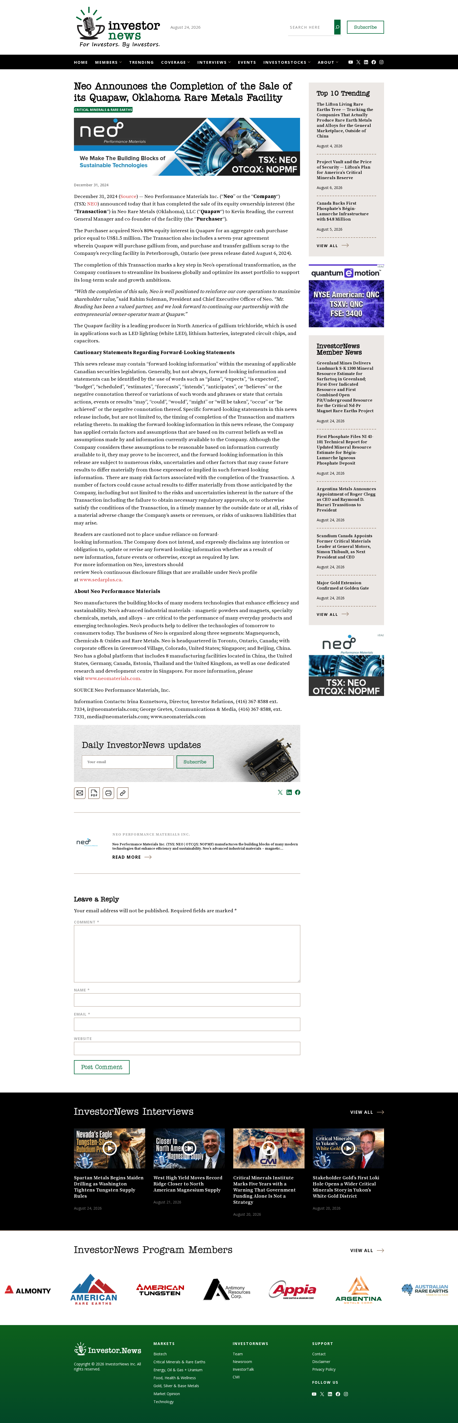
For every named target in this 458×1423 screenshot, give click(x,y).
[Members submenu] (120, 61)
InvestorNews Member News (339, 349)
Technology (163, 1401)
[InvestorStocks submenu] (309, 61)
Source (128, 197)
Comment (86, 922)
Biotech (160, 1353)
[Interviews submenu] (229, 61)
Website (83, 1038)
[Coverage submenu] (188, 61)
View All (327, 245)
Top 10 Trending (343, 94)
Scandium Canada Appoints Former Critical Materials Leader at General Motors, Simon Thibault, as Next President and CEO (344, 546)
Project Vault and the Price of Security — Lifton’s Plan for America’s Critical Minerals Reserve (344, 169)
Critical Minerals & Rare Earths (103, 110)
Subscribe (365, 27)
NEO (92, 204)
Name (82, 989)
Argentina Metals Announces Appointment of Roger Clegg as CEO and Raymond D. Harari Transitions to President (346, 499)
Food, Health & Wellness (174, 1377)
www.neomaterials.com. (113, 679)
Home (81, 62)
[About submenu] (337, 61)
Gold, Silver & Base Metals (176, 1385)
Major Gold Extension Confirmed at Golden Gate (343, 585)
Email (82, 1014)
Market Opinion (166, 1393)
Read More (126, 857)
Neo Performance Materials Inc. (151, 834)
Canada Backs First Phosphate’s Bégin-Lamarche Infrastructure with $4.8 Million (343, 211)
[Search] (337, 27)
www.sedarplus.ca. (101, 580)
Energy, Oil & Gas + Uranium (177, 1369)
